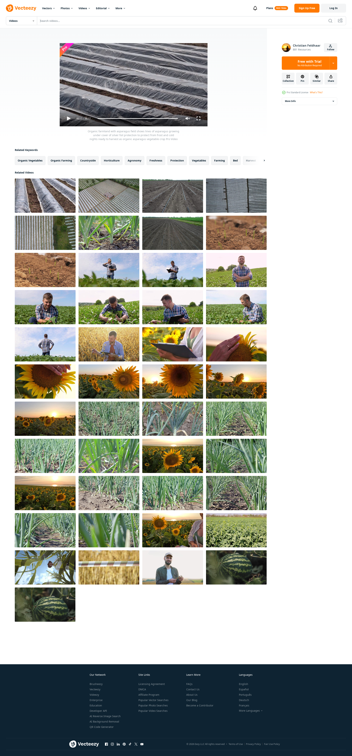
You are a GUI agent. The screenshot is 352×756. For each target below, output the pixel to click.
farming (219, 160)
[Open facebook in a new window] (106, 743)
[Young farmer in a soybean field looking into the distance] (45, 344)
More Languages (249, 710)
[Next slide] (261, 160)
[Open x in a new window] (136, 743)
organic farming (61, 160)
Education (96, 705)
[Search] (330, 20)
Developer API (98, 711)
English (243, 684)
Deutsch (244, 700)
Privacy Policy (253, 744)
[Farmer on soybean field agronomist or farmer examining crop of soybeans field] (109, 270)
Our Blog (191, 700)
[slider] (137, 118)
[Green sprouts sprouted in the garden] (236, 233)
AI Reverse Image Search (105, 716)
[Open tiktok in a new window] (130, 743)
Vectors (47, 8)
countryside (88, 160)
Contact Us (193, 689)
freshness (155, 160)
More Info (290, 101)
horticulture (112, 160)
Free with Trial (309, 63)
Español (244, 689)
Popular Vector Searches (153, 700)
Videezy (94, 694)
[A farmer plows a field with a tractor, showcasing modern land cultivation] (172, 196)
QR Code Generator (102, 727)
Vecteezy (95, 689)
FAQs (189, 684)
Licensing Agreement (151, 684)
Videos (83, 8)
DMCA (142, 689)
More (118, 8)
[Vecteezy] (21, 8)
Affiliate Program (148, 694)
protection (177, 160)
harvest (251, 160)
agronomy (134, 160)
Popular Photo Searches (153, 705)
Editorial (101, 8)
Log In (333, 8)
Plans (269, 8)
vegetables (199, 160)
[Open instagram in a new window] (112, 743)
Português (245, 694)
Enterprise (96, 700)
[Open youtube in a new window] (141, 743)
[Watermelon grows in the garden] (236, 567)
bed (235, 160)
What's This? (316, 92)
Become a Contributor (199, 705)
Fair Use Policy (272, 744)
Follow (330, 49)
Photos (65, 8)
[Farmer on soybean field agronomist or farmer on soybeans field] (236, 270)
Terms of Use (236, 744)
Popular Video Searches (153, 711)
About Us (192, 694)
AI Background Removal (104, 721)
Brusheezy (96, 684)
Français (244, 705)
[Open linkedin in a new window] (118, 743)
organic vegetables (30, 160)
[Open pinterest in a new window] (124, 743)
